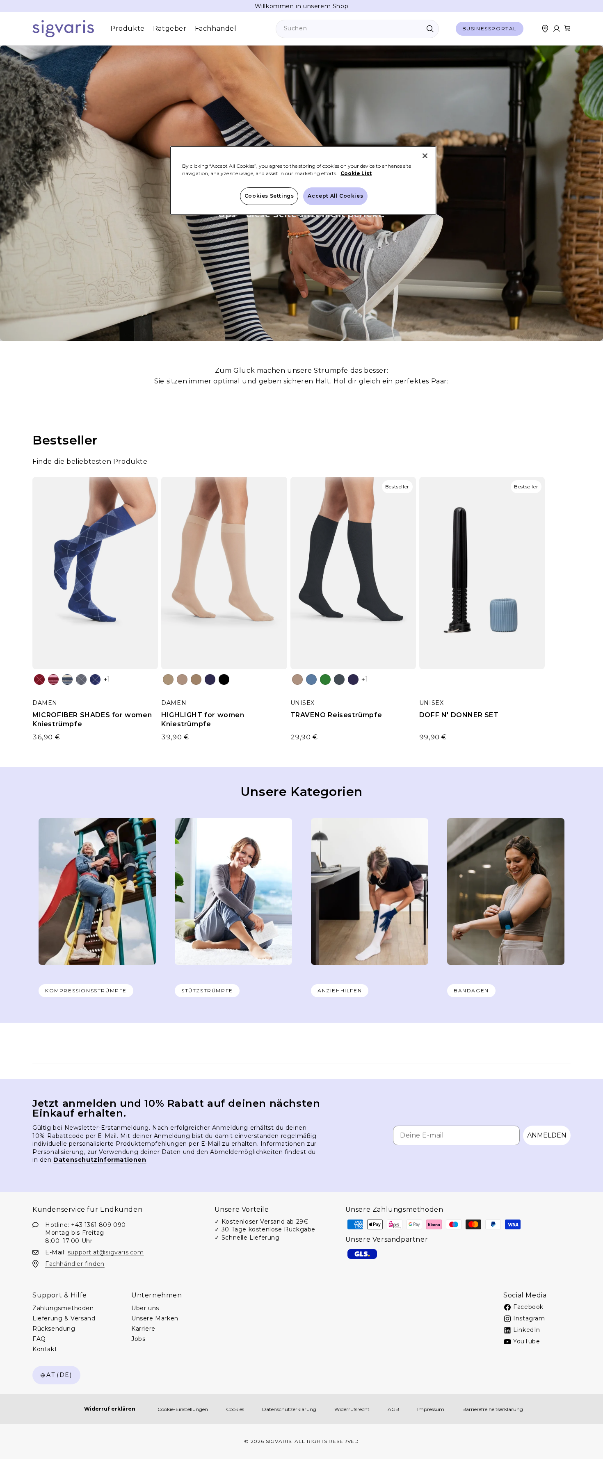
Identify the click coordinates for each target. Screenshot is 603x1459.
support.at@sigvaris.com (106, 1252)
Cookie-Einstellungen (183, 1409)
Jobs (138, 1339)
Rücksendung (53, 1328)
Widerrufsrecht (352, 1409)
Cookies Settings (269, 196)
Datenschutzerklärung (289, 1409)
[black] (224, 679)
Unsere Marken (154, 1318)
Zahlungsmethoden (63, 1308)
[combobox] (357, 29)
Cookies (235, 1409)
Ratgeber (170, 28)
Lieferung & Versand (63, 1318)
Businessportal (489, 28)
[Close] (425, 156)
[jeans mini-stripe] (67, 679)
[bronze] (196, 679)
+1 (107, 679)
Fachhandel (216, 28)
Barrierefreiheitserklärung (492, 1409)
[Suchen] (430, 29)
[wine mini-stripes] (53, 679)
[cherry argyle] (39, 679)
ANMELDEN (546, 1135)
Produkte (127, 28)
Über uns (145, 1308)
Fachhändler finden (75, 1263)
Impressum (430, 1409)
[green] (325, 679)
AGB (393, 1409)
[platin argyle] (81, 679)
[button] (567, 28)
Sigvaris (279, 1441)
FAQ (39, 1339)
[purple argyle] (95, 679)
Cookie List (356, 173)
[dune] (182, 679)
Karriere (143, 1328)
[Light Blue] (311, 679)
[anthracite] (339, 679)
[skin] (168, 679)
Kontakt (44, 1349)
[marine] (210, 679)
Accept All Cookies (335, 196)
